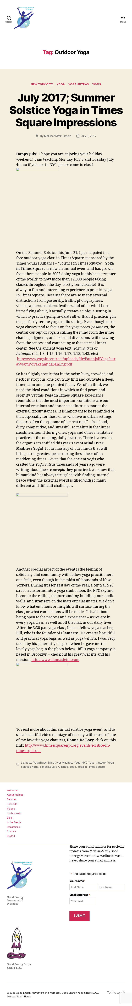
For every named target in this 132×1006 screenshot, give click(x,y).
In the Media (14, 822)
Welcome (12, 790)
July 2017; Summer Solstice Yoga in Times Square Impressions (66, 110)
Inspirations (13, 827)
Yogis (96, 84)
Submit (79, 915)
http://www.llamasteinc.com (55, 659)
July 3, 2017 (88, 136)
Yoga (61, 84)
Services (12, 799)
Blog (9, 817)
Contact (11, 831)
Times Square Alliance (54, 766)
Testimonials (14, 813)
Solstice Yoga (29, 766)
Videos (11, 808)
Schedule (12, 804)
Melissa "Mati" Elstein (57, 136)
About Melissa (15, 794)
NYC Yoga (88, 762)
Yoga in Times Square (91, 766)
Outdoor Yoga (105, 762)
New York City (42, 84)
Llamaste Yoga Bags (34, 762)
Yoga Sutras (78, 84)
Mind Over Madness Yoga (64, 762)
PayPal (11, 836)
